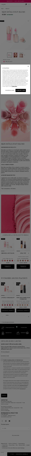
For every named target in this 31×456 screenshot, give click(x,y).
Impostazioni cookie (9, 90)
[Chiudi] (28, 66)
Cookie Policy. (14, 86)
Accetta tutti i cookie (20, 90)
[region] (15, 79)
